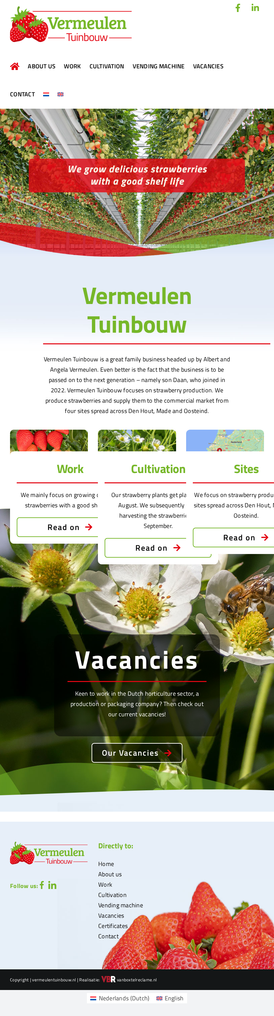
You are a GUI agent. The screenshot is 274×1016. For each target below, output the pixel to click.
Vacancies (111, 915)
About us (110, 874)
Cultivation (112, 894)
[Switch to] (46, 94)
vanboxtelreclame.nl (136, 979)
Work (105, 884)
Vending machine (120, 905)
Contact (108, 936)
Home (106, 863)
